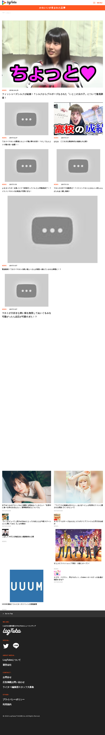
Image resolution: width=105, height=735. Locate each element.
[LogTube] (9, 2)
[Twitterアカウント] (6, 646)
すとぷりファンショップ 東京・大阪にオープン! (71, 563)
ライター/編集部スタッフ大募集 (18, 687)
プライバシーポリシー (14, 699)
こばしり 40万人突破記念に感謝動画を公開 (18, 537)
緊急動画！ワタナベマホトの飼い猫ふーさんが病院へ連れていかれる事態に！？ (31, 269)
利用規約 (7, 704)
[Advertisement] (52, 355)
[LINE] (16, 646)
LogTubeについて (12, 660)
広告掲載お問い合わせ (14, 682)
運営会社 (7, 665)
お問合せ (7, 677)
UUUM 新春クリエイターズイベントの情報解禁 (19, 604)
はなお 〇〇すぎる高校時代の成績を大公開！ (71, 141)
